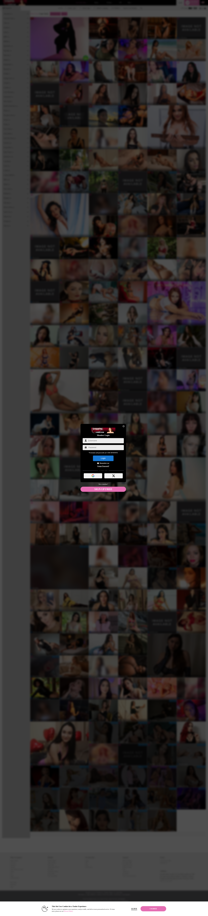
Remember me (104, 463)
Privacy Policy (68, 911)
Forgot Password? (103, 466)
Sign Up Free (103, 489)
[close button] (123, 426)
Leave (134, 909)
